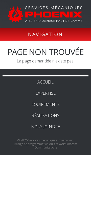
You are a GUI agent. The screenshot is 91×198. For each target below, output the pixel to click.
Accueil (45, 82)
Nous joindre (45, 126)
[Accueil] (49, 13)
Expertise (46, 93)
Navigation (45, 34)
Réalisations (45, 115)
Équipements (46, 104)
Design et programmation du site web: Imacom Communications (45, 145)
